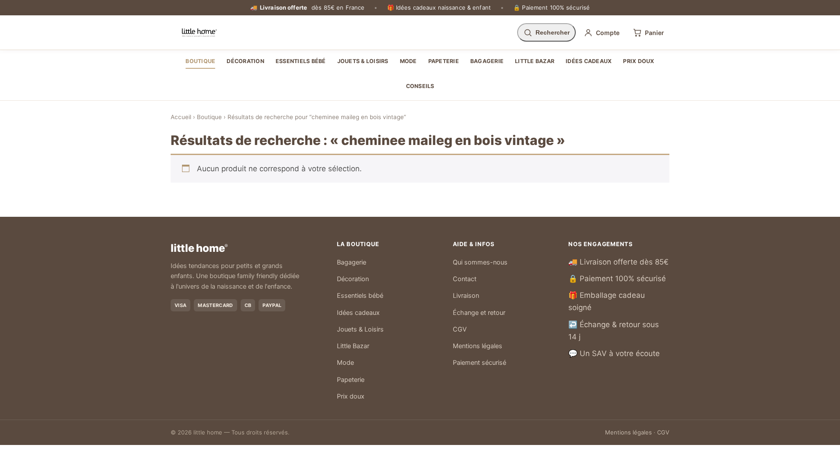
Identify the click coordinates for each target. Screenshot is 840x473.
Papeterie (443, 61)
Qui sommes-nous (480, 262)
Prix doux (638, 61)
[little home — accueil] (199, 32)
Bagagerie (487, 61)
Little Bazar (534, 61)
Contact (464, 279)
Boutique (200, 61)
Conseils (420, 86)
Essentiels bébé (301, 61)
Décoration (245, 61)
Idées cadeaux (589, 61)
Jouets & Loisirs (362, 61)
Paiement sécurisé (479, 363)
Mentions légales (477, 346)
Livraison (466, 296)
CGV (460, 329)
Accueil (181, 116)
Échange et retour (479, 313)
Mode (408, 61)
